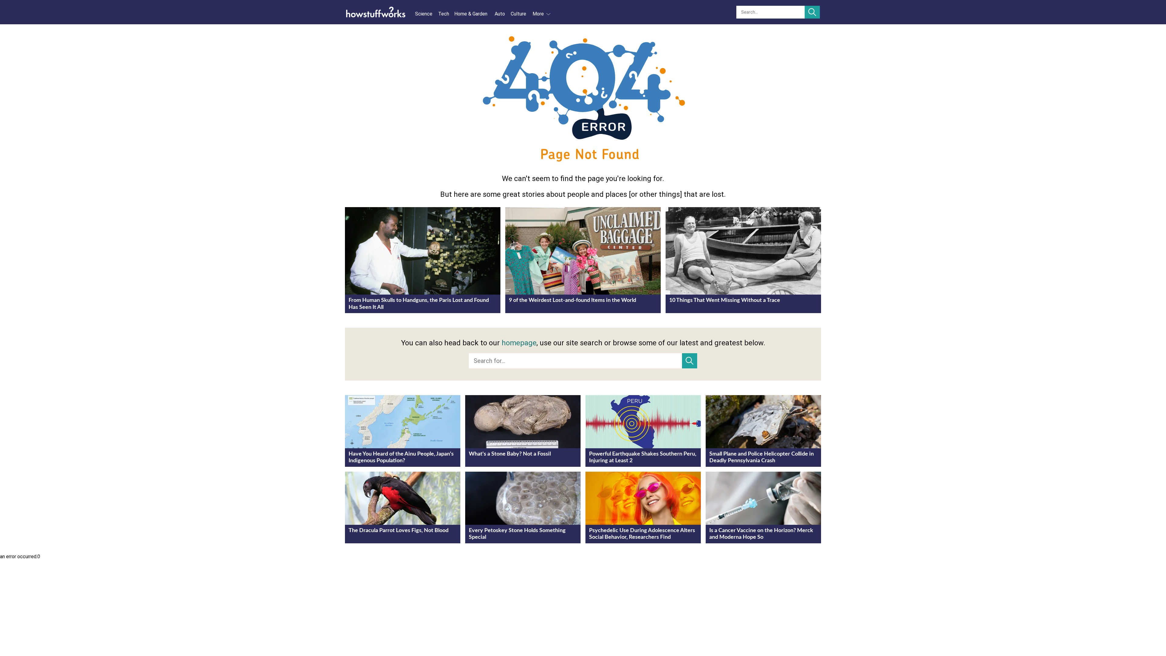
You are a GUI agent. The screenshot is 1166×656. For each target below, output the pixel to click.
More (538, 14)
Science (423, 14)
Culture (518, 14)
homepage (519, 343)
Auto (500, 14)
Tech (443, 14)
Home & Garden (470, 14)
